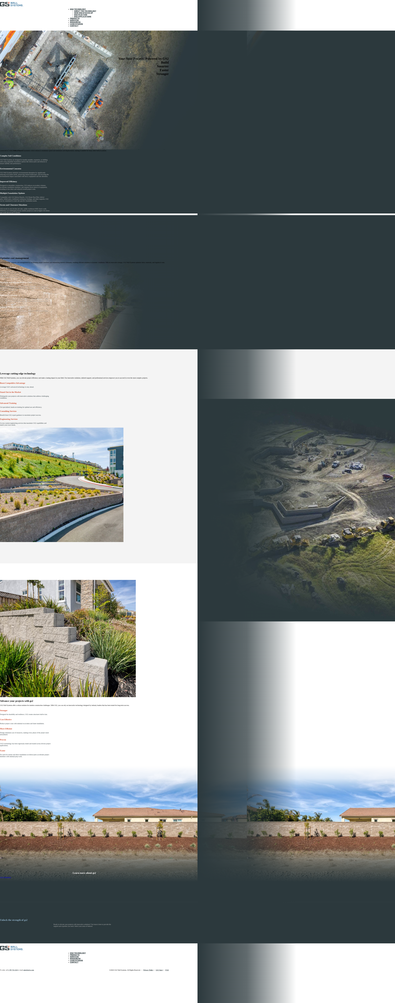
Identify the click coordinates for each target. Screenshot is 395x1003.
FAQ (167, 970)
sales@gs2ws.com (28, 970)
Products (75, 18)
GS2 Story (159, 970)
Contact (74, 26)
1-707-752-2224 (13, 970)
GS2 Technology (78, 9)
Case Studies (76, 24)
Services (74, 20)
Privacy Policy (148, 970)
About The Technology (85, 11)
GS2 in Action (80, 15)
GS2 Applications (82, 17)
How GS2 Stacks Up (83, 13)
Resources (75, 22)
